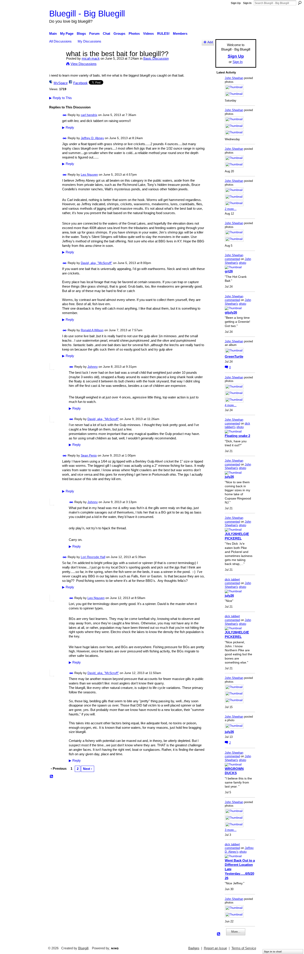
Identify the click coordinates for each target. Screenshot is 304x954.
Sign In (247, 3)
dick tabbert (232, 579)
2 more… (231, 209)
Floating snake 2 (237, 436)
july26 (229, 477)
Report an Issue (215, 948)
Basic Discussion (156, 58)
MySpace (61, 83)
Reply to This (60, 98)
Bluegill (83, 948)
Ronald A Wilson (92, 330)
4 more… (231, 405)
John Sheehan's (238, 260)
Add (210, 42)
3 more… (231, 830)
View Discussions (84, 64)
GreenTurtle (234, 356)
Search (300, 3)
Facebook (80, 83)
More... (235, 931)
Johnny (92, 366)
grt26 (229, 271)
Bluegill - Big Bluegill (87, 13)
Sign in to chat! (273, 951)
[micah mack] (56, 62)
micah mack (91, 58)
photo (242, 262)
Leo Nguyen (89, 174)
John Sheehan (234, 78)
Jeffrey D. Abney (92, 138)
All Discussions (60, 41)
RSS (52, 777)
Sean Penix (89, 455)
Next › (87, 769)
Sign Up (236, 3)
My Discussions (89, 41)
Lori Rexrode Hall (93, 557)
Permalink (65, 115)
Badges (193, 948)
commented (232, 259)
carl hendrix (89, 115)
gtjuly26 (231, 312)
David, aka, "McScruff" (96, 263)
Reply (68, 127)
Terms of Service (243, 948)
